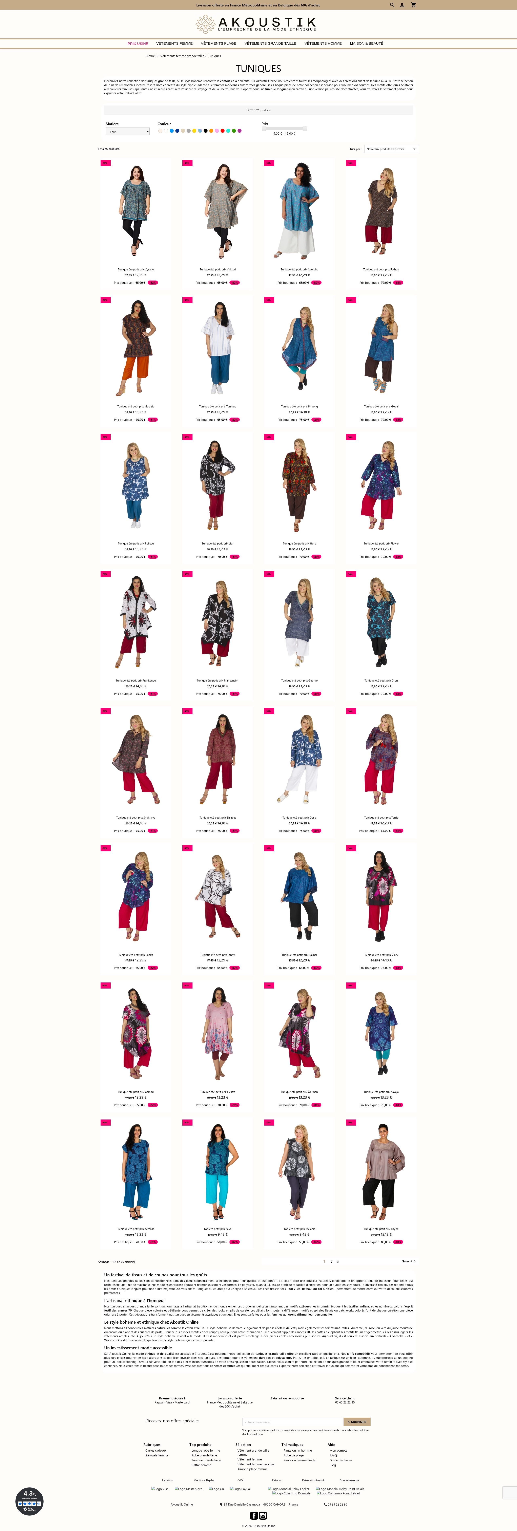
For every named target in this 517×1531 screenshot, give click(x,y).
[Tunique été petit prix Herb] (299, 485)
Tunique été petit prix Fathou (381, 269)
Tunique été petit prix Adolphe (299, 269)
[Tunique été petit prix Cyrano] (136, 211)
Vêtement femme (249, 1459)
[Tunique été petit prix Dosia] (299, 759)
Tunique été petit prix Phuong (299, 406)
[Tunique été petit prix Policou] (136, 485)
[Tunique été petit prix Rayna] (381, 1170)
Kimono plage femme (252, 1469)
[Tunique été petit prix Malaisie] (136, 348)
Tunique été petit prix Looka (136, 955)
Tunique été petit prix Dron (381, 680)
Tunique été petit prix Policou (136, 543)
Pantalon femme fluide (299, 1460)
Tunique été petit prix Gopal (381, 406)
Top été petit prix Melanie (299, 1229)
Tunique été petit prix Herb (299, 543)
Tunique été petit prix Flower (381, 543)
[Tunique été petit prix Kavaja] (381, 1033)
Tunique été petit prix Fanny (217, 955)
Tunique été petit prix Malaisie (135, 406)
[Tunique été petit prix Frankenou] (136, 622)
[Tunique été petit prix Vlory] (381, 896)
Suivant (409, 1261)
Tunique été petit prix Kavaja (381, 1092)
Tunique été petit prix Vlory (381, 955)
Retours (277, 1480)
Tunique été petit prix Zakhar (299, 955)
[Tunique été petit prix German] (299, 1033)
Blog (333, 1465)
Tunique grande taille (206, 1460)
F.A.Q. (333, 1455)
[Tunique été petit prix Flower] (381, 485)
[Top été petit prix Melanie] (299, 1170)
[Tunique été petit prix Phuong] (299, 348)
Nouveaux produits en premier (392, 149)
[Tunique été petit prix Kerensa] (136, 1170)
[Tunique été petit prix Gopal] (381, 348)
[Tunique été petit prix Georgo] (299, 622)
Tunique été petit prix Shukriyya (135, 817)
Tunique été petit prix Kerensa (136, 1229)
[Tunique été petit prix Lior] (217, 485)
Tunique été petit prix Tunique (217, 406)
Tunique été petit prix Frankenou (136, 680)
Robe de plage (294, 1455)
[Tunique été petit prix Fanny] (217, 896)
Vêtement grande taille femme (253, 1452)
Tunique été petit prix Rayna (381, 1229)
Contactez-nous (349, 1480)
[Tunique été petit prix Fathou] (381, 211)
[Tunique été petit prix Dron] (381, 622)
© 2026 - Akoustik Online (258, 1526)
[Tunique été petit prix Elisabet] (217, 759)
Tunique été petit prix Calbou (136, 1092)
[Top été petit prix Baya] (217, 1170)
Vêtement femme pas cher (255, 1464)
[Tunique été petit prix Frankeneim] (217, 622)
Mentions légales (204, 1480)
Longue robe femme (205, 1450)
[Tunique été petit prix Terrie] (381, 759)
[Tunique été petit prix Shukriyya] (136, 759)
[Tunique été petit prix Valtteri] (217, 211)
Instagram (263, 1516)
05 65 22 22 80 (337, 1504)
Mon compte (338, 1450)
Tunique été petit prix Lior (217, 543)
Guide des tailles (341, 1460)
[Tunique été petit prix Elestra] (217, 1033)
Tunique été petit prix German (299, 1092)
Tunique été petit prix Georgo (299, 680)
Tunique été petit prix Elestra (217, 1092)
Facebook (254, 1516)
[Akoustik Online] (255, 24)
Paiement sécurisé (313, 1480)
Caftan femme (201, 1465)
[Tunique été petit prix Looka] (136, 896)
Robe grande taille (204, 1455)
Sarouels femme (156, 1455)
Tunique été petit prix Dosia (299, 817)
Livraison (167, 1480)
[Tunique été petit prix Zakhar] (299, 896)
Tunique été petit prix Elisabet (218, 817)
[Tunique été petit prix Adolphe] (299, 211)
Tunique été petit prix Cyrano (136, 269)
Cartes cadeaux (155, 1450)
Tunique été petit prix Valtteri (218, 269)
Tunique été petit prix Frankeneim (217, 680)
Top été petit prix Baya (217, 1229)
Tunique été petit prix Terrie (381, 817)
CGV (240, 1480)
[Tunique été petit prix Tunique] (217, 348)
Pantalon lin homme (298, 1450)
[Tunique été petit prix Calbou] (136, 1033)
